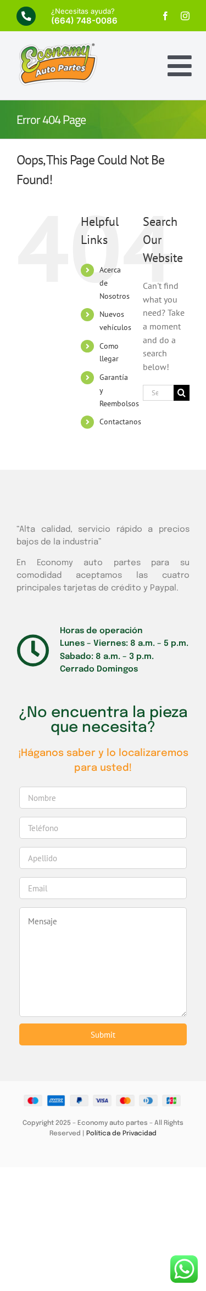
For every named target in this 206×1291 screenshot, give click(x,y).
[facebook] (165, 16)
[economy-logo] (57, 46)
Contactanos (120, 421)
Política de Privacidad (121, 1133)
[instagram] (185, 16)
